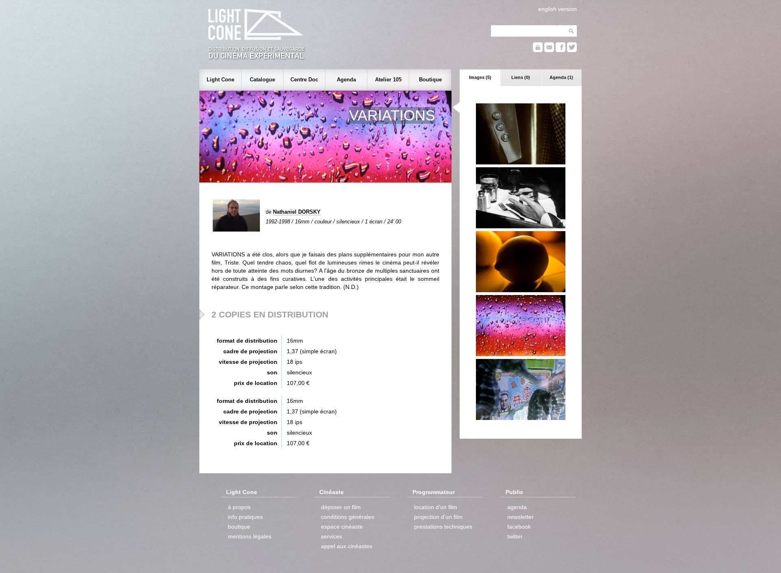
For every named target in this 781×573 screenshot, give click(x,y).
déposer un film (341, 507)
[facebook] (560, 50)
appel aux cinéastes (346, 546)
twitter (515, 536)
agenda (517, 507)
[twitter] (572, 50)
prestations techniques (443, 526)
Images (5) (480, 77)
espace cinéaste (342, 526)
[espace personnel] (538, 50)
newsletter (520, 517)
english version (557, 9)
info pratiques (245, 517)
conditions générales (347, 517)
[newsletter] (549, 50)
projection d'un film (438, 517)
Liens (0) (520, 77)
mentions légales (249, 536)
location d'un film (435, 507)
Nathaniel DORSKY (297, 212)
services (331, 536)
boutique (239, 526)
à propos (239, 507)
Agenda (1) (561, 77)
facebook (519, 526)
